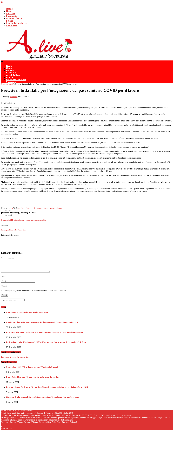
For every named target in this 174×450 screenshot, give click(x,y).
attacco (10, 208)
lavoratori (30, 208)
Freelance (13, 97)
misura (42, 208)
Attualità (10, 84)
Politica (10, 13)
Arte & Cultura (14, 18)
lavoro (36, 208)
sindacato (58, 208)
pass (46, 208)
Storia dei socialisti (17, 23)
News (9, 11)
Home (9, 9)
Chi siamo (11, 26)
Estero (9, 21)
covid (20, 208)
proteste (51, 208)
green (24, 208)
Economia (11, 16)
